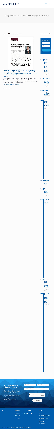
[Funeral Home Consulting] (11, 4)
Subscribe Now (37, 400)
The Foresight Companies (13, 427)
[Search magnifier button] (50, 34)
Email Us (16, 420)
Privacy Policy (21, 427)
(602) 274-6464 (17, 418)
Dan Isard (12, 34)
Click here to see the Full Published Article (11, 84)
